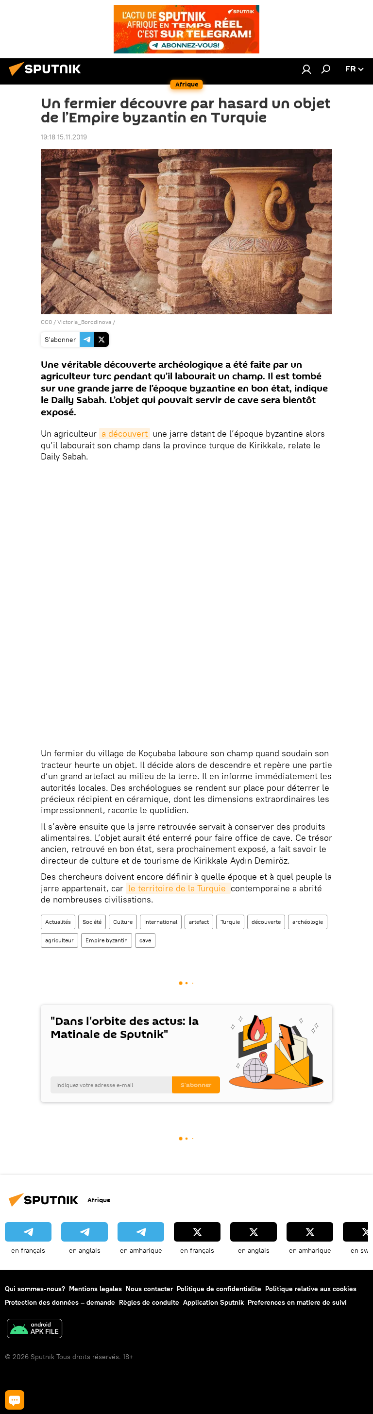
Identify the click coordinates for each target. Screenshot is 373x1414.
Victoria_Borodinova (84, 321)
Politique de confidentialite (219, 1288)
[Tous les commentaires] (14, 1400)
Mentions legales (95, 1288)
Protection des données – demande (60, 1302)
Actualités (58, 921)
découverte (266, 921)
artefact (199, 921)
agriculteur (59, 940)
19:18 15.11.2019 (64, 137)
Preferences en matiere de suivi (297, 1302)
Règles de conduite (149, 1302)
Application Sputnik (213, 1302)
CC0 (46, 321)
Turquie (230, 921)
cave (145, 940)
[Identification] (306, 69)
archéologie (307, 921)
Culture (123, 921)
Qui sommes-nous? (35, 1288)
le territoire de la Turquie (178, 888)
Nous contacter (149, 1288)
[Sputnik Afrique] (47, 77)
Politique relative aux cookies (310, 1288)
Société (92, 921)
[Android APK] (34, 1330)
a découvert (125, 433)
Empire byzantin (106, 940)
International (160, 921)
